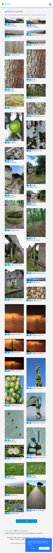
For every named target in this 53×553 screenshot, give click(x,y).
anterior (11, 530)
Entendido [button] (44, 548)
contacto (19, 537)
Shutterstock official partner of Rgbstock (18, 543)
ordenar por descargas (26, 15)
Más (26, 521)
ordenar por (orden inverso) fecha (39, 15)
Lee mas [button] (30, 544)
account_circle (13, 24)
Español (23, 539)
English (12, 539)
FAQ (15, 537)
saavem (6, 15)
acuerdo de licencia (27, 537)
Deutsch (17, 539)
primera (7, 530)
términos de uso (37, 537)
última (26, 530)
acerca (43, 537)
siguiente (21, 530)
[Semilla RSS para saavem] (20, 15)
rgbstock (7, 4)
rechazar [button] (33, 548)
